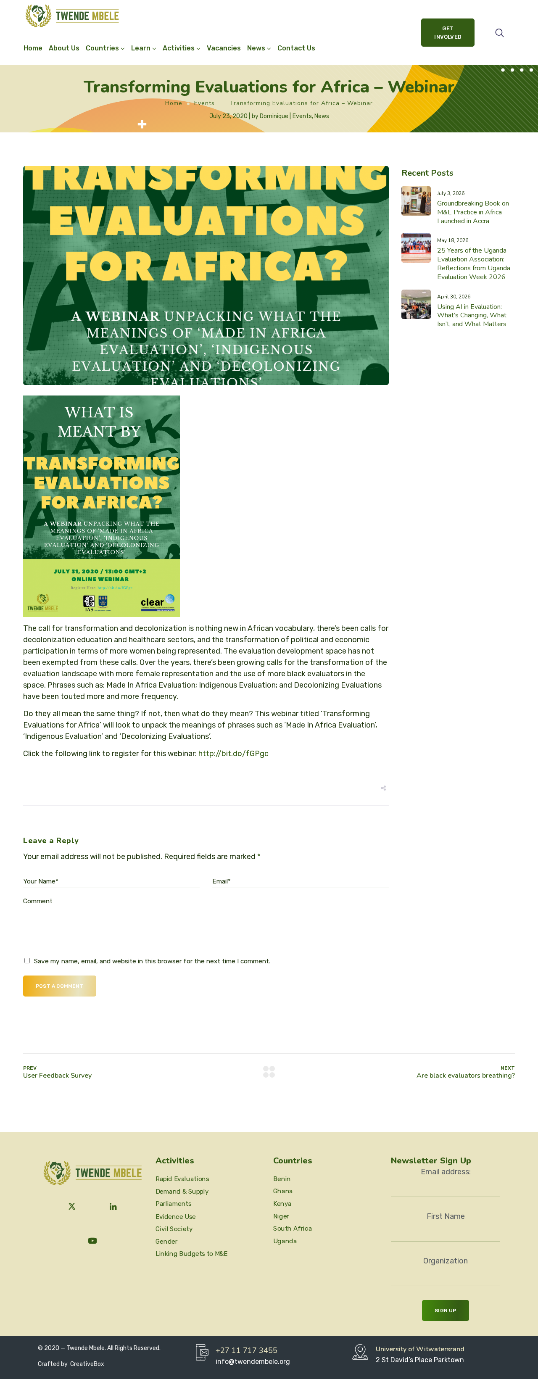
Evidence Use (176, 1216)
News (321, 116)
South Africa (292, 1228)
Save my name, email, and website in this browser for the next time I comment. (152, 961)
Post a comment (60, 986)
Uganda (285, 1241)
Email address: (446, 1171)
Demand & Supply (182, 1191)
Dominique (274, 116)
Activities (179, 48)
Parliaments (174, 1204)
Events (204, 103)
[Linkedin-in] (113, 1207)
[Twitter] (72, 1207)
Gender (166, 1241)
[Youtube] (92, 1241)
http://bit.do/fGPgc (233, 753)
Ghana (283, 1191)
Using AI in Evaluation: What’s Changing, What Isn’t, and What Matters (471, 315)
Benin (282, 1178)
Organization (445, 1261)
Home (33, 48)
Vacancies (224, 48)
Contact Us (296, 48)
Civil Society (174, 1229)
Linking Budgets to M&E (191, 1254)
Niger (281, 1216)
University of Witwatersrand (420, 1349)
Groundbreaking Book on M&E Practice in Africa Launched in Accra (473, 212)
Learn (140, 48)
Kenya (282, 1204)
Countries (102, 48)
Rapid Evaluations (182, 1179)
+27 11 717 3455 (246, 1350)
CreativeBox (86, 1364)
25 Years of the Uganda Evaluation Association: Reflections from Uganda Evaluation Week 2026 (473, 263)
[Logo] (72, 16)
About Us (64, 48)
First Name (446, 1216)
